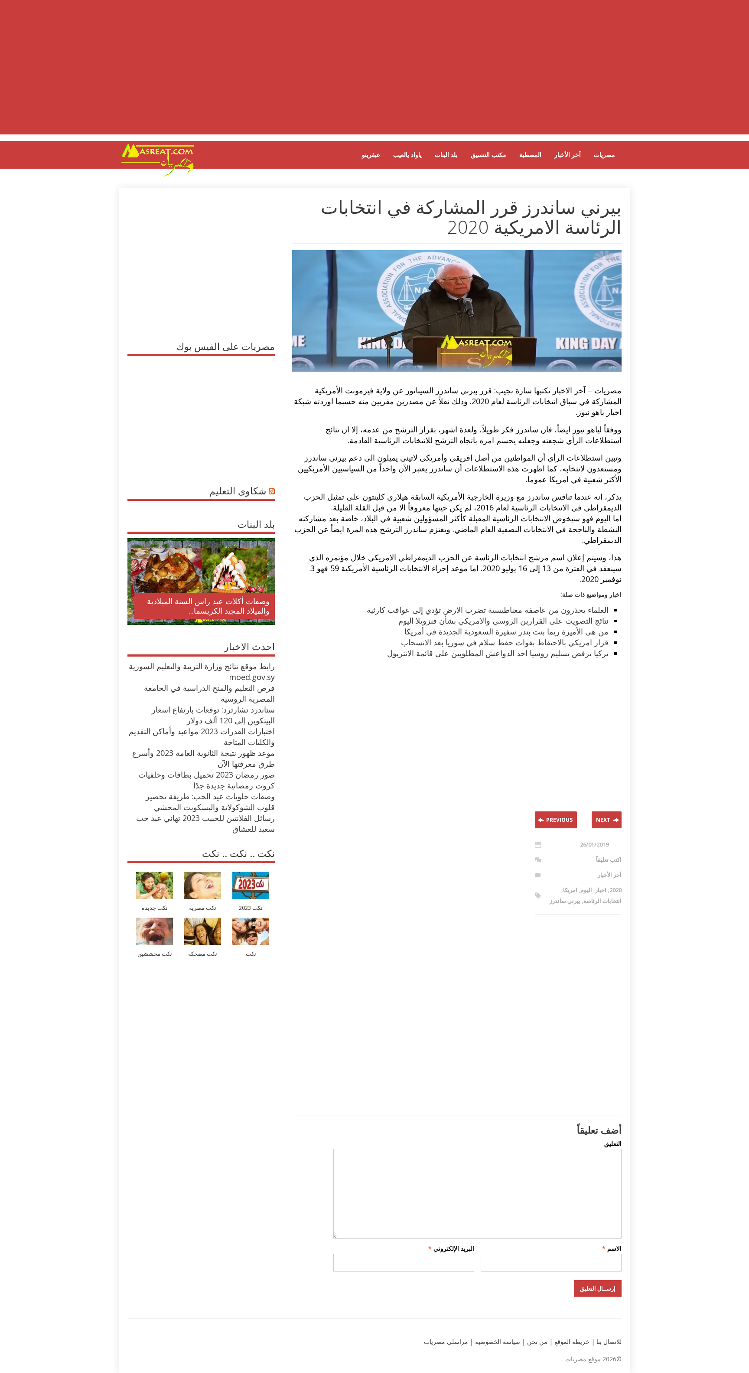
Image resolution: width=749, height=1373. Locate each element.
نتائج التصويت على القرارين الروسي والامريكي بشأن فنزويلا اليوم (503, 620)
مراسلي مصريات (446, 1341)
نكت (251, 954)
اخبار (600, 890)
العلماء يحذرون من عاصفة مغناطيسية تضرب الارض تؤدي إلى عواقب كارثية (488, 610)
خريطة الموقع (571, 1341)
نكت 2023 (251, 908)
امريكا (570, 890)
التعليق (613, 1143)
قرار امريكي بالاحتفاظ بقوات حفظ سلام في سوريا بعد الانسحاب (505, 642)
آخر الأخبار (567, 154)
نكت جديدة (155, 908)
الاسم (612, 1248)
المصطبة (530, 154)
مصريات (604, 154)
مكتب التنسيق (488, 154)
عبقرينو (371, 154)
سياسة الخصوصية (496, 1341)
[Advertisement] (374, 73)
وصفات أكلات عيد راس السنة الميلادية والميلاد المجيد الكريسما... (208, 606)
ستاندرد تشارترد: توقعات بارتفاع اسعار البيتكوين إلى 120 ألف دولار (213, 715)
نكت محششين (154, 954)
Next (603, 820)
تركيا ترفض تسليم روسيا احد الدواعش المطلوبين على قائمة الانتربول (498, 653)
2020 (615, 890)
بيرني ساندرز (565, 901)
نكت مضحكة (202, 954)
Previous (559, 820)
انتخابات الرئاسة (602, 901)
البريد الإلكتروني (451, 1248)
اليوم (586, 890)
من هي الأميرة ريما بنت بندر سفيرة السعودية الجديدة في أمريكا (506, 631)
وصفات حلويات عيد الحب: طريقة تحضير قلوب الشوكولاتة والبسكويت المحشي (210, 801)
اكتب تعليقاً (609, 859)
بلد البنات (446, 154)
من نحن (536, 1341)
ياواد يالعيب (407, 154)
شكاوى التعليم (237, 490)
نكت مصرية (202, 908)
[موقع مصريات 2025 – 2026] (158, 175)
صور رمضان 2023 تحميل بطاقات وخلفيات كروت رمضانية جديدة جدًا (206, 780)
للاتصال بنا (609, 1341)
